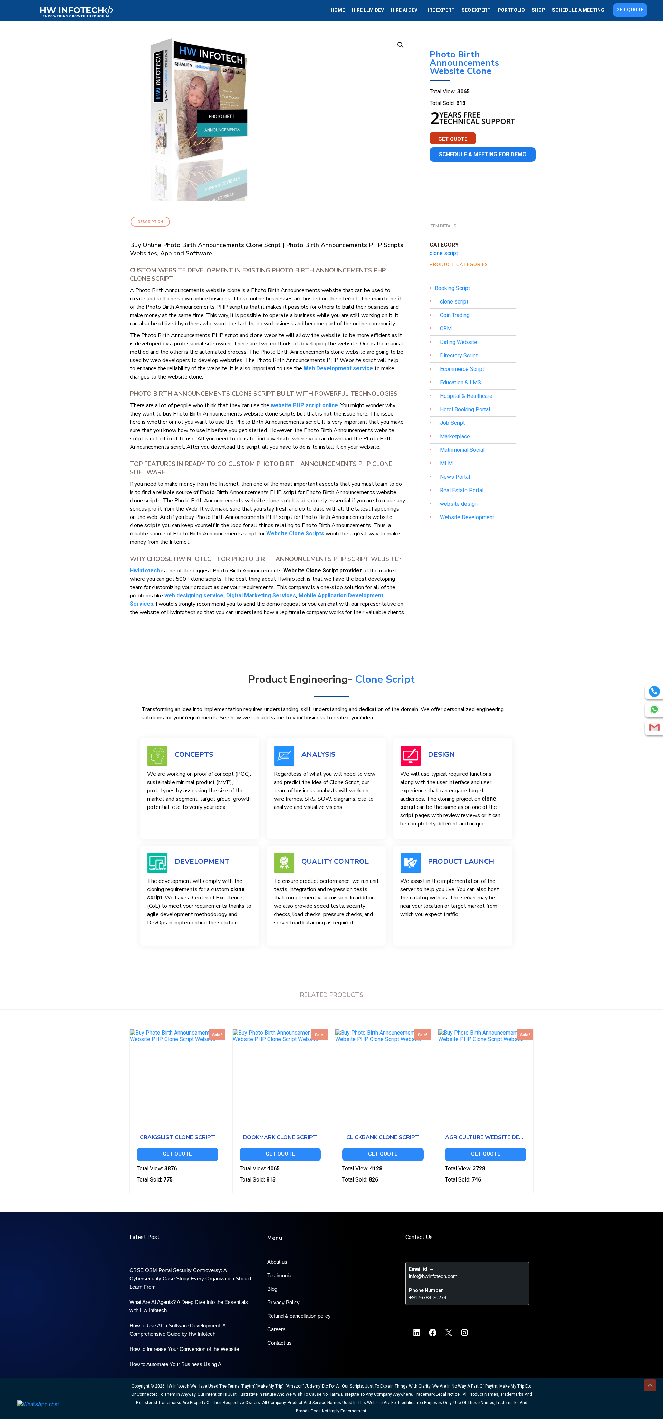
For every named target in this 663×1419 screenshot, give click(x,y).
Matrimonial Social (462, 450)
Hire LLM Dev (368, 10)
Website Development (467, 517)
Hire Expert (439, 10)
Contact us (279, 1343)
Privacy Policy (283, 1302)
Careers (276, 1329)
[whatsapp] (654, 709)
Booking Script (452, 288)
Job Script (452, 423)
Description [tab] (150, 222)
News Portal (455, 477)
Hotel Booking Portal (465, 409)
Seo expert (476, 10)
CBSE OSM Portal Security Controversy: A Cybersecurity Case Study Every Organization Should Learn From (190, 1278)
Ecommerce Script (462, 369)
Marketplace (455, 436)
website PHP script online (304, 405)
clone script (444, 253)
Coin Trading (455, 315)
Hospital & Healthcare (466, 396)
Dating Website (458, 342)
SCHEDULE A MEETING (578, 10)
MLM (446, 463)
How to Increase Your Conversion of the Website (184, 1349)
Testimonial (279, 1275)
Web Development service (338, 368)
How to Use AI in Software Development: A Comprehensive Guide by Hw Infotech (177, 1330)
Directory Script (459, 355)
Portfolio (511, 10)
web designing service (193, 595)
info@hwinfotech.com (433, 1276)
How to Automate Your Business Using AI (176, 1364)
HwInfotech (145, 570)
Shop (538, 10)
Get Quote (630, 9)
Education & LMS (460, 382)
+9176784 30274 (427, 1297)
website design (459, 504)
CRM (446, 328)
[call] (654, 691)
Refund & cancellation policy (299, 1316)
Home (338, 10)
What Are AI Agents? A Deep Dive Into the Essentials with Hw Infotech (188, 1306)
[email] (654, 727)
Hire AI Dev (404, 10)
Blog (272, 1289)
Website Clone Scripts (295, 533)
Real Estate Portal (461, 490)
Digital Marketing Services (261, 595)
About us (277, 1262)
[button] (400, 45)
